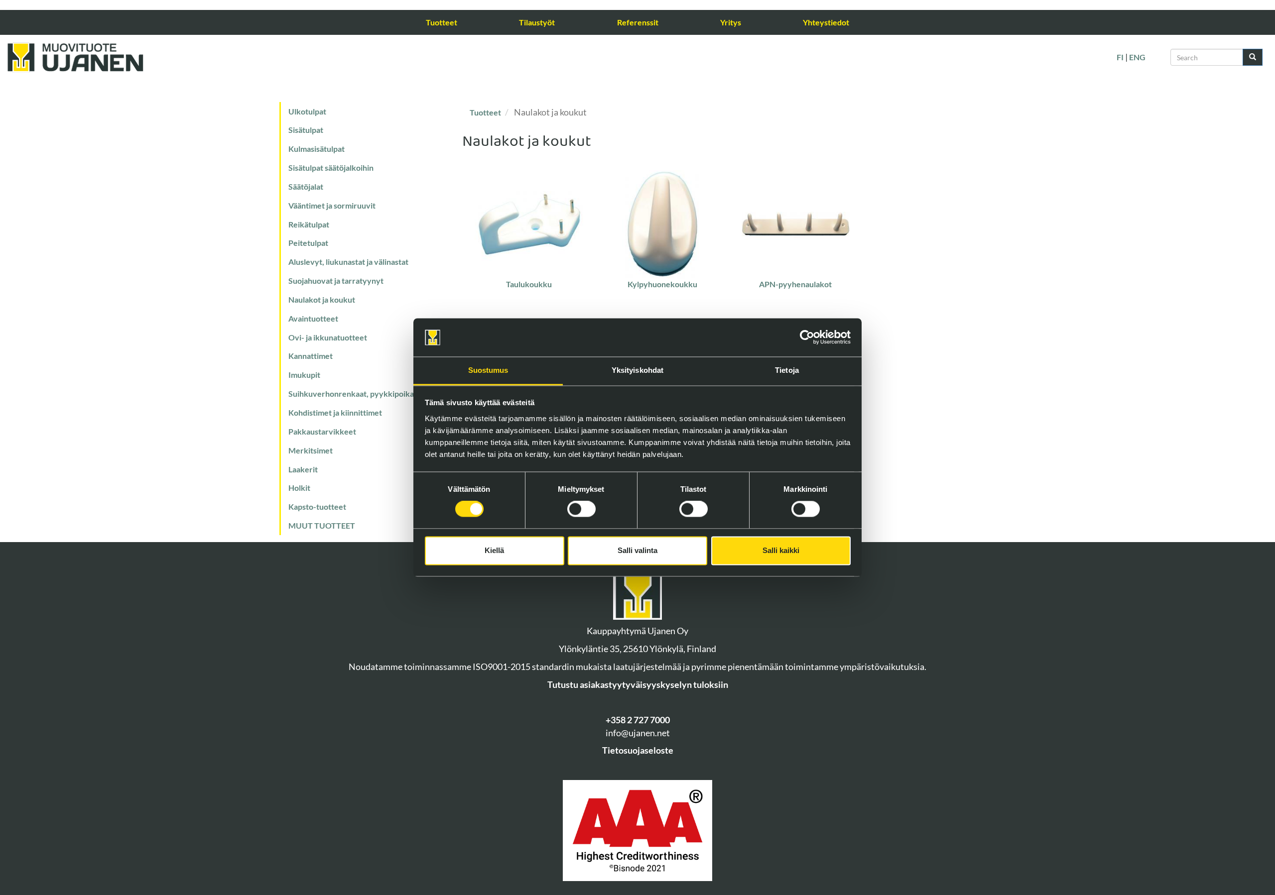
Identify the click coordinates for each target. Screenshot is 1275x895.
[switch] (581, 509)
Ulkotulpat (307, 111)
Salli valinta (637, 550)
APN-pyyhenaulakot (795, 284)
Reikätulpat (308, 224)
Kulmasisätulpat (316, 148)
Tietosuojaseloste (637, 750)
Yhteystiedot (826, 22)
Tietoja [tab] (787, 370)
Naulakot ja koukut (321, 299)
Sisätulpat (305, 129)
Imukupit (304, 374)
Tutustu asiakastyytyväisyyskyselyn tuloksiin (637, 684)
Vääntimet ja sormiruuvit (332, 205)
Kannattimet (310, 355)
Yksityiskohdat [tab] (637, 370)
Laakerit (303, 469)
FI (1120, 57)
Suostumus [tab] (488, 370)
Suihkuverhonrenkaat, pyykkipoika (351, 393)
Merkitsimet (310, 450)
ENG (1137, 57)
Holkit (299, 487)
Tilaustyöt (537, 22)
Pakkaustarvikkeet (322, 431)
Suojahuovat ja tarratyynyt (335, 280)
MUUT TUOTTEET (321, 525)
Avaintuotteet (313, 318)
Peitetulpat (308, 242)
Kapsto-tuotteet (317, 506)
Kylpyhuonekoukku (662, 284)
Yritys (730, 22)
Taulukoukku (529, 284)
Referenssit (637, 22)
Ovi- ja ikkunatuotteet (327, 337)
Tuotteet (441, 22)
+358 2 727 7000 (638, 719)
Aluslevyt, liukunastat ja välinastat (348, 261)
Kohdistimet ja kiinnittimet (335, 412)
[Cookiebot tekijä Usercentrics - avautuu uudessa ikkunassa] (807, 337)
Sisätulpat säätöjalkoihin (331, 167)
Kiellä (494, 550)
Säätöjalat (305, 186)
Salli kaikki (781, 550)
